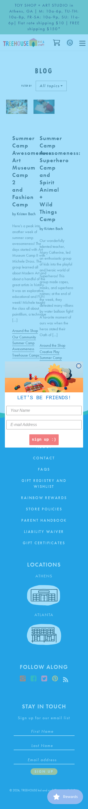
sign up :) (44, 440)
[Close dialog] (78, 365)
